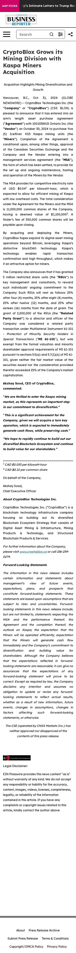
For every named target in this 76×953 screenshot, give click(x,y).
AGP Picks (9, 6)
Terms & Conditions (55, 938)
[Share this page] (70, 34)
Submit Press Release (23, 938)
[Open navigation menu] (6, 34)
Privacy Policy (57, 946)
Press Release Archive (44, 930)
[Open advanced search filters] (60, 34)
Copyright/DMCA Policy (26, 946)
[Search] (51, 34)
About (20, 930)
